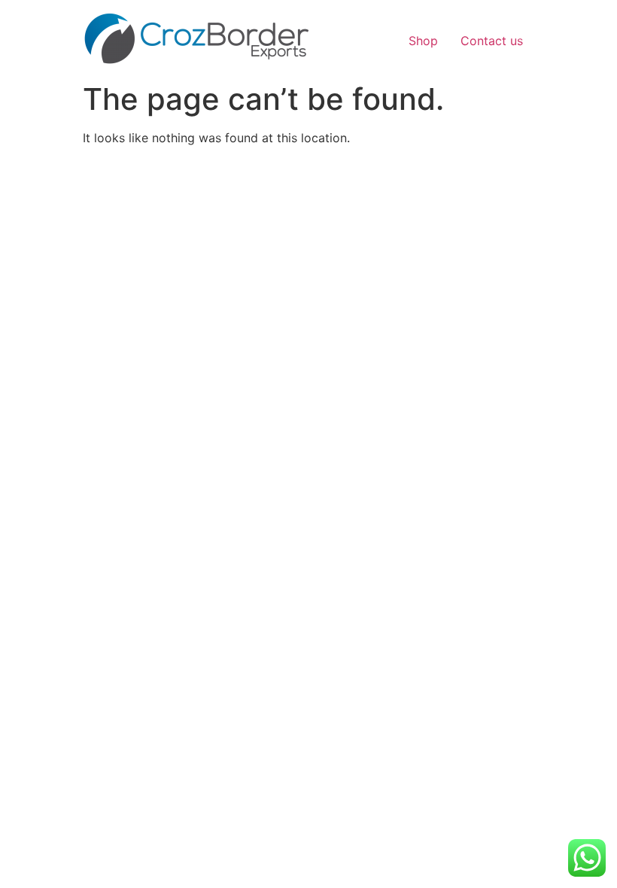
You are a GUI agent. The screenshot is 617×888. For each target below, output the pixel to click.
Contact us (491, 40)
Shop (423, 40)
